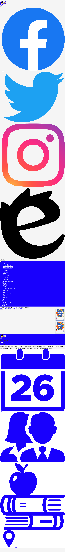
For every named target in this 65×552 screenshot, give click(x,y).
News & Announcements (3, 307)
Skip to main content (2, 0)
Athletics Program (5, 297)
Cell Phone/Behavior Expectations (7, 276)
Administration (5, 304)
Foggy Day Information (6, 278)
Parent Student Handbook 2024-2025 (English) (9, 288)
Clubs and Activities (5, 277)
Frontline (4, 295)
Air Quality (4, 283)
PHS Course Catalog (5, 270)
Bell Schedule (5, 284)
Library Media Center (5, 279)
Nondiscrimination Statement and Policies (8, 267)
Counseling (4, 269)
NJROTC (4, 273)
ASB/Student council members (7, 302)
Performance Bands (5, 289)
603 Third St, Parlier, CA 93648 (4, 340)
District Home (3, 344)
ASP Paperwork (5, 301)
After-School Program (6, 275)
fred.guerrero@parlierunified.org (39, 348)
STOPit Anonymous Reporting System (8, 281)
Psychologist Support (5, 290)
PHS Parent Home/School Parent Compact (8, 265)
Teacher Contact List (5, 292)
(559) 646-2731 (33, 348)
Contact (4, 303)
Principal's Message (5, 264)
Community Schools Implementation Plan (8, 266)
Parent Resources (5, 287)
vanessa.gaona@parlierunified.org (47, 348)
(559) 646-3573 (4, 341)
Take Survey (1, 309)
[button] (4, 263)
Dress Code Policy (5, 285)
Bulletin (4, 274)
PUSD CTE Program (5, 272)
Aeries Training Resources (6, 294)
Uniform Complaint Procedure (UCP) (7, 268)
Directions (16, 547)
